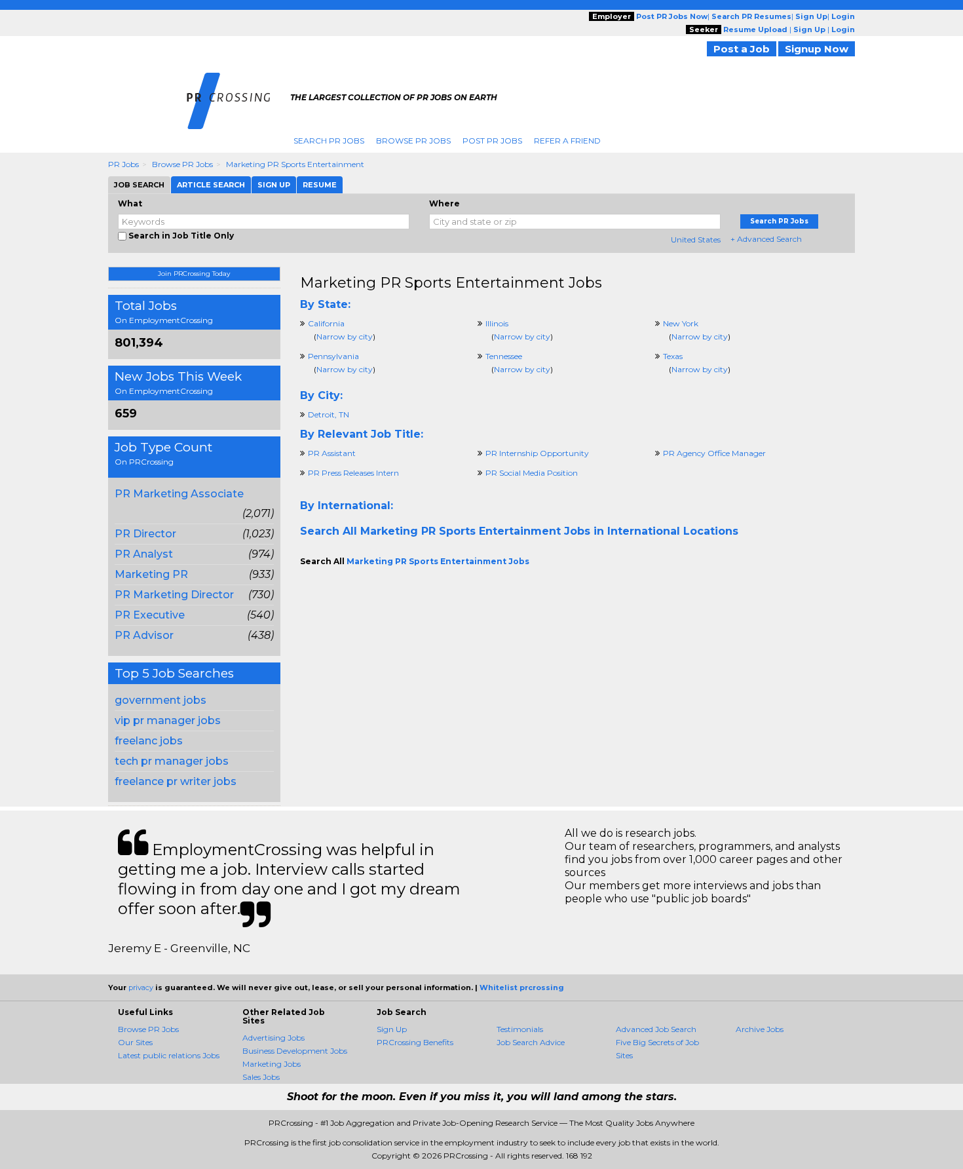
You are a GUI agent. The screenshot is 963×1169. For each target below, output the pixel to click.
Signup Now (816, 49)
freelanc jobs (149, 741)
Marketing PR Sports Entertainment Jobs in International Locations (549, 531)
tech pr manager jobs (172, 761)
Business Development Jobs (294, 1051)
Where (444, 203)
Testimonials (520, 1029)
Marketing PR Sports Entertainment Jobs (451, 283)
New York (680, 323)
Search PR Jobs (328, 140)
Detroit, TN (328, 414)
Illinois (496, 323)
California (326, 323)
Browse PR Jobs (413, 140)
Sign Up (392, 1029)
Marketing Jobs (271, 1064)
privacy (140, 987)
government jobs (160, 700)
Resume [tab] (320, 184)
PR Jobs (123, 164)
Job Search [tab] (139, 184)
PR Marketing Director (174, 594)
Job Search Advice (531, 1042)
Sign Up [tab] (273, 184)
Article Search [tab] (211, 184)
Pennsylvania (333, 356)
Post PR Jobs (492, 140)
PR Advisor (144, 635)
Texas (673, 356)
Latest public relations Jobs (168, 1055)
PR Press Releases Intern (353, 473)
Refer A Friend (567, 140)
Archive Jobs (760, 1029)
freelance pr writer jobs (175, 781)
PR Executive (150, 615)
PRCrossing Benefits (415, 1042)
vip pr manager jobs (168, 720)
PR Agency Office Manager (714, 453)
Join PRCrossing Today (194, 273)
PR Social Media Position (531, 473)
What (130, 203)
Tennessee (503, 356)
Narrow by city (344, 336)
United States (696, 239)
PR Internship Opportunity (537, 453)
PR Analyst (144, 554)
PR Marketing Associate (179, 494)
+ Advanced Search (766, 239)
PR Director (145, 533)
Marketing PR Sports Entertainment (295, 164)
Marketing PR (151, 574)
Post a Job (741, 49)
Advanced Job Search (656, 1029)
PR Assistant (332, 453)
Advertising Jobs (273, 1038)
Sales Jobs (261, 1077)
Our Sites (135, 1042)
